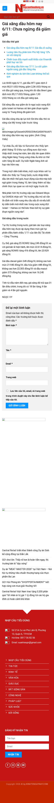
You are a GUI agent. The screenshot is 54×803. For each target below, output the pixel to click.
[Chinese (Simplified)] (24, 1)
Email (9, 364)
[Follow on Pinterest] (42, 2)
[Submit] (48, 17)
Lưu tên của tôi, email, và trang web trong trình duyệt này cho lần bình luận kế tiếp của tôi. (27, 395)
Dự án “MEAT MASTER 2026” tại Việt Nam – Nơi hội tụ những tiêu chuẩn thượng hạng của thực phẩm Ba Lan (27, 573)
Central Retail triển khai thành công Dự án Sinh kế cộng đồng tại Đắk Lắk (25, 552)
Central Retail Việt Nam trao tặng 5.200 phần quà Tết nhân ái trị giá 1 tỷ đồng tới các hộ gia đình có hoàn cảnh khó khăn (25, 595)
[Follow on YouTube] (23, 765)
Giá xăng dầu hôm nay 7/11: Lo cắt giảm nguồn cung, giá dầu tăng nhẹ (27, 68)
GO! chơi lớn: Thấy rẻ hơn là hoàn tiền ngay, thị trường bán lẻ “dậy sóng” (25, 561)
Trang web (11, 377)
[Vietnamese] (33, 1)
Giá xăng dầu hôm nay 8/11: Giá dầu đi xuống (29, 47)
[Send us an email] (39, 2)
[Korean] (30, 1)
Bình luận (11, 325)
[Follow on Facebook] (36, 2)
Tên (8, 350)
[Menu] (4, 8)
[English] (27, 1)
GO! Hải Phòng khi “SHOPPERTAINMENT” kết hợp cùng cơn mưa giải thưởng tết (25, 584)
